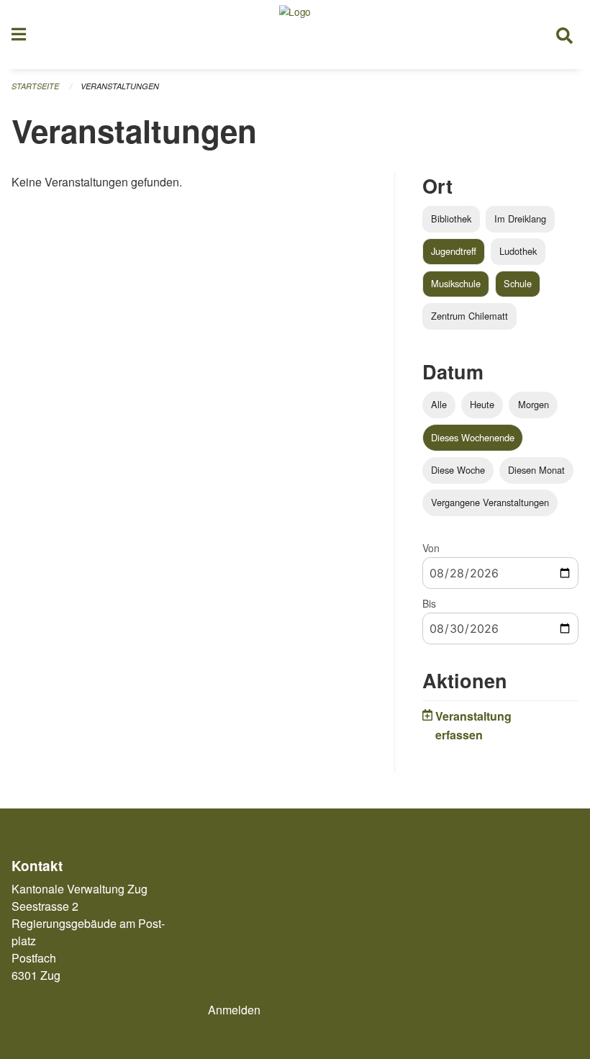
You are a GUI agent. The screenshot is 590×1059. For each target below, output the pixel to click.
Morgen (533, 404)
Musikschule (456, 283)
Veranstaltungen (120, 86)
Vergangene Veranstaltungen (490, 502)
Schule (518, 283)
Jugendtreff (453, 251)
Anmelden (234, 1009)
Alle (439, 404)
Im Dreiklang (520, 218)
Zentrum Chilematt (469, 316)
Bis (429, 603)
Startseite (35, 86)
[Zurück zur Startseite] (295, 34)
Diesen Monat (536, 470)
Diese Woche (458, 470)
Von (431, 548)
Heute (482, 404)
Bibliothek (451, 218)
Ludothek (518, 251)
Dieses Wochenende (472, 437)
